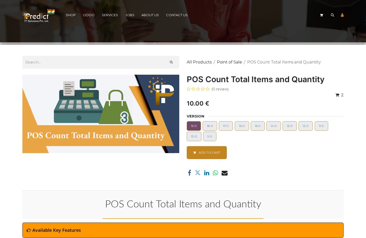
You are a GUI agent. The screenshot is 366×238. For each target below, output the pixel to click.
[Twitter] (198, 173)
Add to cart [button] (209, 152)
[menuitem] (70, 15)
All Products (199, 62)
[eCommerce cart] (321, 15)
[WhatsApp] (215, 173)
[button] (332, 15)
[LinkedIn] (206, 173)
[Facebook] (189, 173)
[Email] (225, 173)
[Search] (171, 62)
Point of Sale (229, 62)
